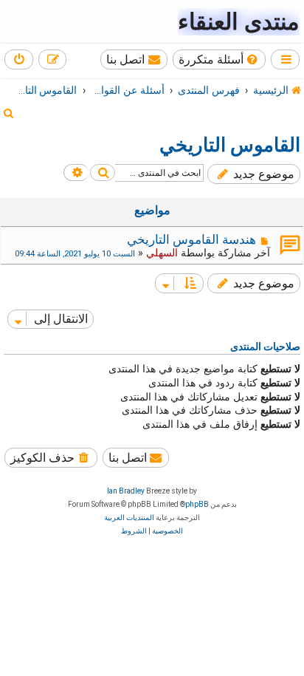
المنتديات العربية (129, 517)
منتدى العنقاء (239, 21)
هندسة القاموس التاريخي (191, 239)
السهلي (162, 253)
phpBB (197, 504)
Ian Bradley (126, 491)
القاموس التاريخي (229, 145)
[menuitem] (219, 59)
